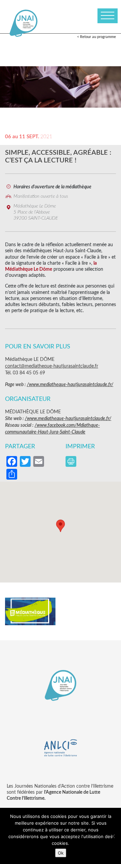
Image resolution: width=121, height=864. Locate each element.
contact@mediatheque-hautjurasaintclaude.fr (51, 366)
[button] (60, 526)
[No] (112, 836)
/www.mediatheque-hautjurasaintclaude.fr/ (70, 384)
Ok (61, 853)
